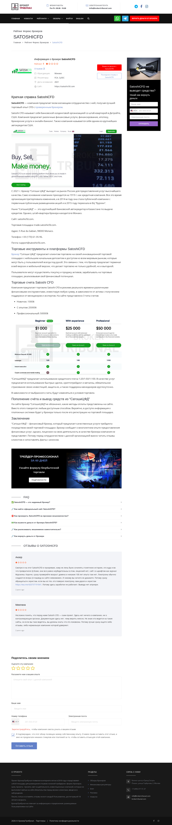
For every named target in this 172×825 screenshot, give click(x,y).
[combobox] (66, 443)
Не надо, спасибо (86, 462)
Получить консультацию (86, 453)
